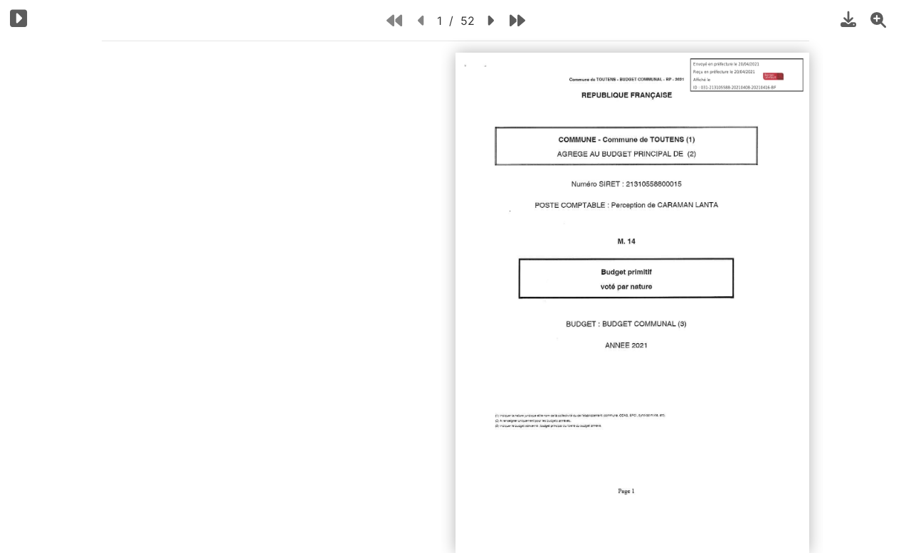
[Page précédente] (422, 20)
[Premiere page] (394, 20)
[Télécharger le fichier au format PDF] (848, 19)
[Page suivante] (490, 20)
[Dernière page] (517, 20)
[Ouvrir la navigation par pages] (19, 18)
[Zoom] (878, 19)
